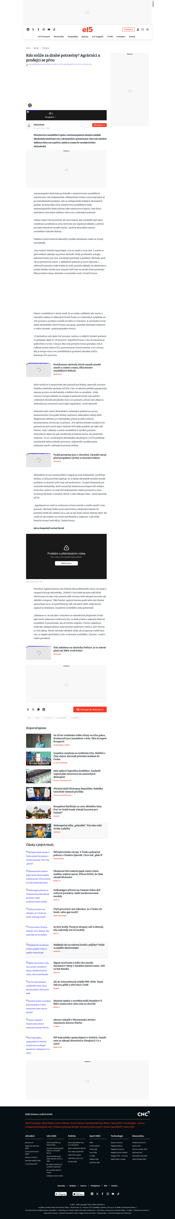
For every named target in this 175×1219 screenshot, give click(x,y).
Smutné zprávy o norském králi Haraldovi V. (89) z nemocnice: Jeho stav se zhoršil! (77, 1002)
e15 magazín (97, 36)
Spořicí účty (136, 1146)
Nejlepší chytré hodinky (119, 1152)
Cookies (129, 1210)
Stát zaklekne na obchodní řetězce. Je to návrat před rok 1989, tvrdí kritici (79, 649)
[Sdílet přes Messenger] (38, 709)
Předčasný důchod (138, 1142)
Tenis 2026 (93, 1152)
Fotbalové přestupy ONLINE (66, 1127)
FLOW (110, 36)
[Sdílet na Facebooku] (28, 709)
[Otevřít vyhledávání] (142, 29)
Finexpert (121, 36)
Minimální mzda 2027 (139, 1156)
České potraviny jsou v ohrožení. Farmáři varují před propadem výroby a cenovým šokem (79, 456)
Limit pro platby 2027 (139, 1149)
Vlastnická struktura (51, 1213)
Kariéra (114, 1186)
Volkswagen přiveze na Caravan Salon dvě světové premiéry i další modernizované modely (76, 893)
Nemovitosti (116, 1123)
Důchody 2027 (137, 1152)
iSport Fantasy (77, 1123)
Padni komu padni (74, 1155)
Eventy (132, 36)
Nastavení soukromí (141, 1210)
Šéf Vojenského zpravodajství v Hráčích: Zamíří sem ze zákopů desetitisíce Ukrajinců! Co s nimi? (79, 1040)
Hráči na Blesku (62, 1123)
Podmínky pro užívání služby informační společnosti (76, 1210)
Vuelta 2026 (129, 1127)
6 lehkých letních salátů (55, 1176)
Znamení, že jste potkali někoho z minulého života (55, 1150)
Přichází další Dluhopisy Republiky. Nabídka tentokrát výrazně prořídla (78, 790)
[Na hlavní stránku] (87, 29)
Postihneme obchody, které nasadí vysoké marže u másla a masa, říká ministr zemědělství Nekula (77, 367)
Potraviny (45, 48)
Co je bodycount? (31, 1164)
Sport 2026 (94, 1136)
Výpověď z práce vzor (75, 1158)
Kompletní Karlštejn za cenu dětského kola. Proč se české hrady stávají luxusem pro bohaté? (77, 809)
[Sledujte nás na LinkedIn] (28, 29)
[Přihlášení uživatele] (138, 29)
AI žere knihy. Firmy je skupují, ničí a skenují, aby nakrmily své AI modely (78, 928)
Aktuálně (30, 1136)
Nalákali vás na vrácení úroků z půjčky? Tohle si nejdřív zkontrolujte (79, 946)
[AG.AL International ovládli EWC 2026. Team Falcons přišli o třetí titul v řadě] (38, 987)
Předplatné (95, 1186)
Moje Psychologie (33, 1123)
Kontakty (61, 1186)
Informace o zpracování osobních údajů (111, 1210)
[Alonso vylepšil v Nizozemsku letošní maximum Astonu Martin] (38, 1025)
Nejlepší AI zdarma (117, 1149)
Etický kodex (102, 1213)
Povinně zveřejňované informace (119, 1213)
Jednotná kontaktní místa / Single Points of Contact (78, 1213)
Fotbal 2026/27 (94, 1146)
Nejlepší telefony (117, 1146)
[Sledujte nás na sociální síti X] (33, 29)
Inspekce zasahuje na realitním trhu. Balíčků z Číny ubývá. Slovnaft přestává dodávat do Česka (79, 756)
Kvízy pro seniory (31, 1157)
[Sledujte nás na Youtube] (49, 29)
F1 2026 (92, 1156)
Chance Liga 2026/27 (113, 1127)
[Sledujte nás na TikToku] (54, 29)
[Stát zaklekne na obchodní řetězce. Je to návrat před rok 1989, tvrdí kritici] (38, 653)
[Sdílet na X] (33, 709)
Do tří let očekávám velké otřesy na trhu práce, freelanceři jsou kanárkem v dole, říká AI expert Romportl (80, 738)
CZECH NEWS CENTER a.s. (96, 1204)
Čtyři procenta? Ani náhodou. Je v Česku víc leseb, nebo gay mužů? (77, 911)
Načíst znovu (66, 563)
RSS (105, 1186)
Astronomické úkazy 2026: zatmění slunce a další (54, 1158)
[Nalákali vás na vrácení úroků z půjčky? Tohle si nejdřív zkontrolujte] (38, 950)
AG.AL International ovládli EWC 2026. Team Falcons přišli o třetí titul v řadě (78, 983)
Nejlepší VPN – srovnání (119, 1156)
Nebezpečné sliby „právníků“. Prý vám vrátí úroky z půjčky (78, 827)
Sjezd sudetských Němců (77, 1148)
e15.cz (28, 48)
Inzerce (83, 1186)
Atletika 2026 (93, 1159)
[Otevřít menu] (147, 29)
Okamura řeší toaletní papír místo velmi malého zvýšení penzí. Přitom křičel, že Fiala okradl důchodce (78, 874)
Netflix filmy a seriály (118, 1159)
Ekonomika (59, 36)
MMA (91, 1142)
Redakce (72, 1186)
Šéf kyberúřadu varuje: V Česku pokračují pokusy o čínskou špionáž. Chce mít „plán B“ (78, 854)
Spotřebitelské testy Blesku (97, 1123)
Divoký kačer (72, 1161)
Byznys (85, 36)
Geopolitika (73, 36)
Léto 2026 (51, 1136)
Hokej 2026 (93, 1149)
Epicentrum (29, 1142)
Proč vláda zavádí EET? (76, 1151)
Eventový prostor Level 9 (91, 1127)
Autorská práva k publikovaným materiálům (41, 1210)
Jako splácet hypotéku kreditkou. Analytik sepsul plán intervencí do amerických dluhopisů (77, 773)
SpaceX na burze (116, 1142)
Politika (72, 1136)
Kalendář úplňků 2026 (32, 1160)
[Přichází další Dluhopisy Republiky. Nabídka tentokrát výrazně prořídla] (38, 794)
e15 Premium (44, 36)
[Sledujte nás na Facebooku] (38, 29)
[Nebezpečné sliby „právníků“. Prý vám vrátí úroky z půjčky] (38, 831)
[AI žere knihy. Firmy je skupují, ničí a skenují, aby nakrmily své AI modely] (38, 932)
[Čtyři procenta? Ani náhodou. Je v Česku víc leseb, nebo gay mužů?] (38, 914)
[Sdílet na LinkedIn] (44, 709)
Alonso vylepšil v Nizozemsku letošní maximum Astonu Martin (74, 1021)
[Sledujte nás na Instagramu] (44, 29)
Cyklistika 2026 (94, 1162)
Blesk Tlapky (48, 1123)
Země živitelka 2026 (139, 1159)
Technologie (117, 1136)
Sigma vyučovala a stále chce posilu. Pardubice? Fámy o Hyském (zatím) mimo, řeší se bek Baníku (79, 965)
